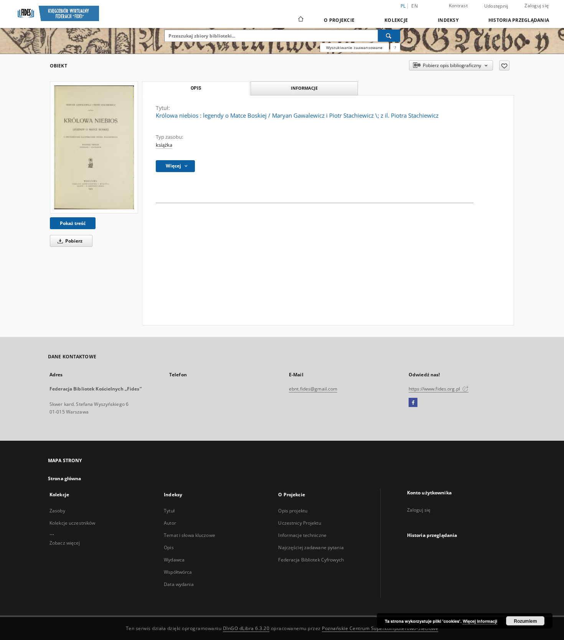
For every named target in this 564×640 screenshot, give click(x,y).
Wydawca (174, 559)
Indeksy (448, 20)
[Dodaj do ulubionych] (504, 66)
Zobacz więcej (64, 543)
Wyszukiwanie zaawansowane (354, 47)
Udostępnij (496, 6)
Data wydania (178, 584)
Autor (170, 523)
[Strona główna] (300, 19)
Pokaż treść (73, 223)
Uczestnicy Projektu (299, 523)
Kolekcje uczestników (72, 523)
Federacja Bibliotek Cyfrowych (310, 559)
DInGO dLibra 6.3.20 (246, 628)
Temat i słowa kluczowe (189, 535)
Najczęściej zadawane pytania (310, 547)
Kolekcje (396, 20)
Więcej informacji (480, 621)
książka (164, 145)
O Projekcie (339, 20)
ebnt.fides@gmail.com (313, 389)
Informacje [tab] (304, 88)
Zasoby (57, 510)
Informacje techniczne (302, 535)
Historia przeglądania (518, 20)
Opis (168, 547)
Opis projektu (292, 510)
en (414, 5)
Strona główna (64, 478)
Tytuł (169, 510)
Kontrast (458, 5)
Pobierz (73, 241)
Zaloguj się (536, 5)
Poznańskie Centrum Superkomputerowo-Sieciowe (380, 628)
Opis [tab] (196, 88)
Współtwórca (178, 572)
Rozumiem (525, 620)
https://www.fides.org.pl (435, 389)
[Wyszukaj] (389, 36)
